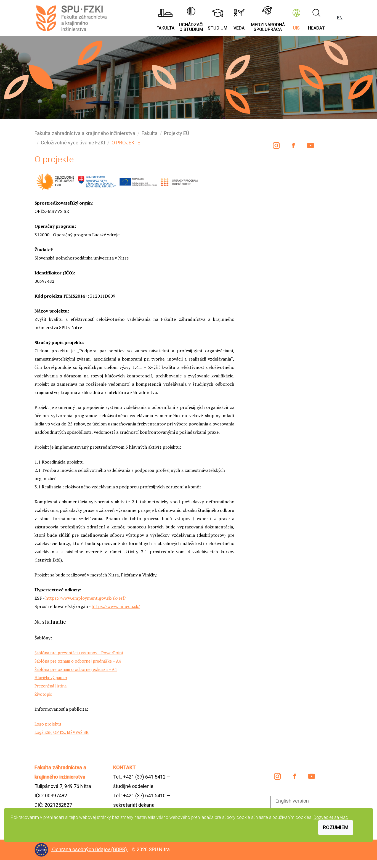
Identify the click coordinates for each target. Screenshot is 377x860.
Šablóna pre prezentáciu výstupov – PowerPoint (78, 652)
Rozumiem (335, 827)
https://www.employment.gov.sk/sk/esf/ (86, 598)
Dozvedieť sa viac (331, 817)
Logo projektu (47, 724)
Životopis (43, 694)
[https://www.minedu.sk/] (96, 181)
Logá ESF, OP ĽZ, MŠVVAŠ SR (61, 732)
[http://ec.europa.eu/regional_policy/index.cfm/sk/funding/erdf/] (138, 181)
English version (292, 801)
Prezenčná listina (50, 686)
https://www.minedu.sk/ (116, 606)
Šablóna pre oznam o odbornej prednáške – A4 (77, 661)
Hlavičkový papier (50, 677)
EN (340, 17)
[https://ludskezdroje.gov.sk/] (179, 181)
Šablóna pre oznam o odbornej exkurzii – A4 (75, 669)
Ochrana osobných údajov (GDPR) (90, 849)
